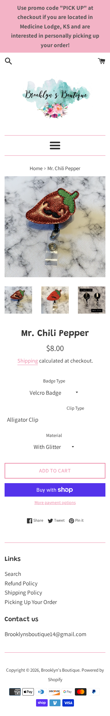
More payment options (55, 502)
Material (54, 435)
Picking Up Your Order (31, 602)
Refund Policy (21, 583)
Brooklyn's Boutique (60, 670)
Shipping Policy (23, 592)
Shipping (27, 360)
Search (13, 573)
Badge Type (54, 381)
